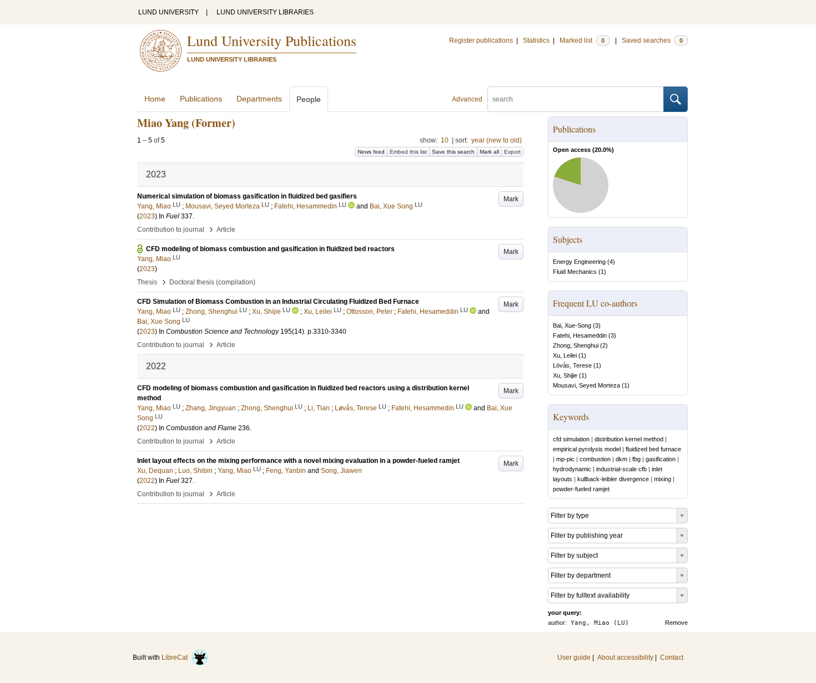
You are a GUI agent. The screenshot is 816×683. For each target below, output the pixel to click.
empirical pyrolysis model (587, 449)
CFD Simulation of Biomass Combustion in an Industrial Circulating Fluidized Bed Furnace (278, 301)
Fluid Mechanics (575, 271)
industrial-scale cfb (621, 469)
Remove (676, 622)
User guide (574, 657)
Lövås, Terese (572, 365)
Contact (671, 657)
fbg (636, 459)
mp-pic (565, 459)
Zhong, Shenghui (575, 345)
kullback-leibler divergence (613, 479)
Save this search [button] (453, 152)
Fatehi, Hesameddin (580, 335)
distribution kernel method (629, 439)
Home (154, 98)
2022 (147, 428)
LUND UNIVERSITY (168, 12)
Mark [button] (510, 199)
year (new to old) (496, 140)
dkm (621, 459)
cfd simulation (571, 439)
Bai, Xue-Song (572, 325)
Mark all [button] (489, 152)
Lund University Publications (271, 40)
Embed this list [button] (408, 152)
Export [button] (512, 152)
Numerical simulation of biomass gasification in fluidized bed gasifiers (247, 196)
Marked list (582, 40)
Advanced (467, 99)
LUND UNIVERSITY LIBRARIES (265, 12)
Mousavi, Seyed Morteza (586, 385)
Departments (259, 98)
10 (445, 140)
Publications (201, 98)
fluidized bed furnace (653, 449)
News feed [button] (371, 152)
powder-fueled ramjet (581, 489)
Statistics (536, 40)
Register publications (481, 40)
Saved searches (652, 40)
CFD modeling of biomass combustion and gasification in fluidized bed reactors (270, 249)
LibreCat (176, 657)
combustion (595, 459)
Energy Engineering (579, 261)
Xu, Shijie (565, 375)
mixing (662, 479)
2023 (147, 216)
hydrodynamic (572, 469)
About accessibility (625, 657)
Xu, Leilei (565, 355)
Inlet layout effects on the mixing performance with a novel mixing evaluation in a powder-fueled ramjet (298, 461)
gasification (661, 459)
